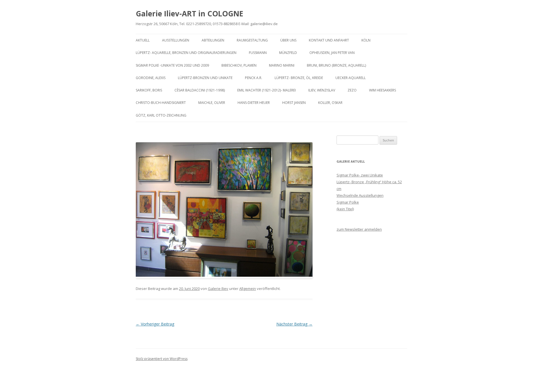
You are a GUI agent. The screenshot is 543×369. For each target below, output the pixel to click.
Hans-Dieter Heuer (254, 102)
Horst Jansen (294, 102)
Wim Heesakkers (382, 90)
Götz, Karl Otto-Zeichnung (161, 115)
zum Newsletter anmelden (359, 229)
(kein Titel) (345, 208)
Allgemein (247, 288)
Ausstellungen (175, 40)
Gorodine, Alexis (150, 77)
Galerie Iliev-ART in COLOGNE (189, 13)
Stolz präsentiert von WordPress (162, 358)
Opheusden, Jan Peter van (332, 52)
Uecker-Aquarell (350, 77)
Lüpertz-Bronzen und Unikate (205, 77)
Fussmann (258, 52)
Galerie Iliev (218, 288)
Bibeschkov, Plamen (239, 65)
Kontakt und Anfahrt (329, 40)
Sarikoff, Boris (149, 90)
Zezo (352, 90)
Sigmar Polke (348, 202)
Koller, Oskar (330, 102)
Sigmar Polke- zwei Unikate (360, 175)
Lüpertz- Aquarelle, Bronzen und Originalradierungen (186, 52)
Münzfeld (288, 52)
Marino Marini (281, 65)
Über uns (288, 40)
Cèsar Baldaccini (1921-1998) (199, 90)
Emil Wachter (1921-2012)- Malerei (266, 90)
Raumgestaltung (252, 40)
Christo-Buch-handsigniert (161, 102)
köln (365, 40)
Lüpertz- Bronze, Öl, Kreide (299, 77)
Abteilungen (213, 40)
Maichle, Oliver (211, 102)
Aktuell (143, 40)
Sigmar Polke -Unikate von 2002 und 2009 (172, 65)
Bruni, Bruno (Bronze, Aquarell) (336, 65)
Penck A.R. (253, 77)
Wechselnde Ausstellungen (360, 195)
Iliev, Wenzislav (321, 90)
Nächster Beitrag (294, 324)
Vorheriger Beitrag (155, 324)
